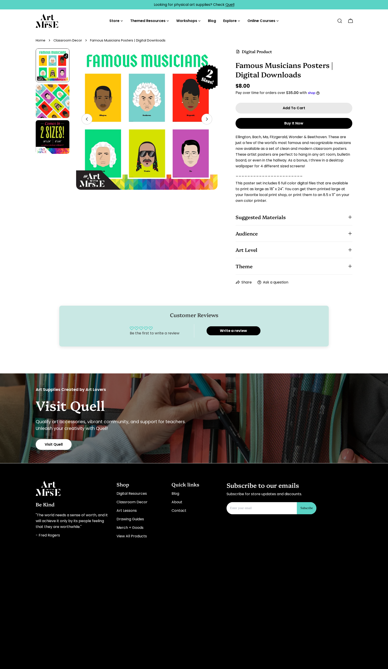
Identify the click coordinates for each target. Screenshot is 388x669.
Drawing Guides (130, 519)
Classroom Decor (67, 40)
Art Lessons (127, 510)
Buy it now (293, 123)
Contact (179, 510)
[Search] (339, 20)
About (177, 502)
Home (40, 40)
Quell (229, 4)
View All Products (132, 536)
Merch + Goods (130, 527)
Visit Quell (54, 444)
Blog (175, 493)
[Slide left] (87, 119)
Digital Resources (132, 493)
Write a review (233, 330)
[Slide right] (206, 119)
